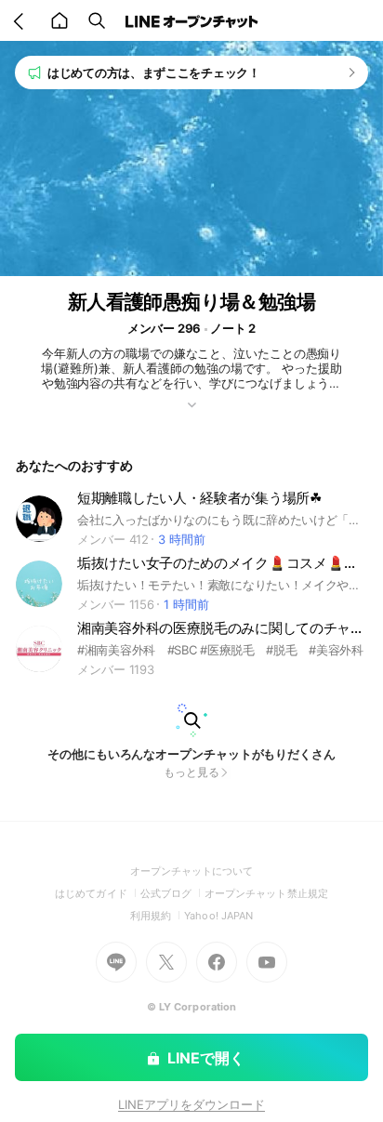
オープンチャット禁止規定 (266, 893)
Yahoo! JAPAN (218, 915)
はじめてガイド (97, 893)
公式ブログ (172, 893)
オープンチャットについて (192, 871)
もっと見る (191, 772)
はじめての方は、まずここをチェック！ (153, 72)
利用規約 (157, 915)
